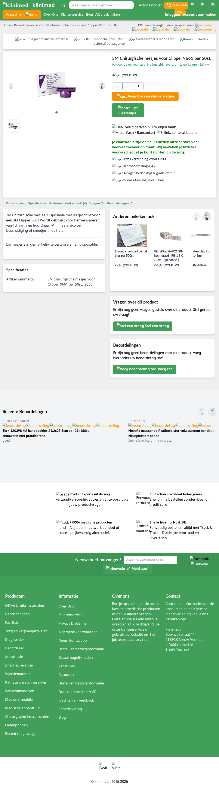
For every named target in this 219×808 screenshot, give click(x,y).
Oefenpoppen (16, 725)
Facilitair (12, 622)
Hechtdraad (14, 648)
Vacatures (67, 666)
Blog (89, 14)
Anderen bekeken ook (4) (68, 203)
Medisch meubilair (20, 699)
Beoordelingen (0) (120, 203)
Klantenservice (72, 14)
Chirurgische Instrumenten (27, 716)
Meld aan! (140, 568)
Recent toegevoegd (21, 733)
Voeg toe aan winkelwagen (151, 96)
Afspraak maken (107, 14)
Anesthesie (14, 656)
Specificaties (37, 203)
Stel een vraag (157, 325)
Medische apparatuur (22, 708)
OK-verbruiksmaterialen (24, 605)
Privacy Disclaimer (73, 623)
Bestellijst (127, 113)
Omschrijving (16, 203)
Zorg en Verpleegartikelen (26, 631)
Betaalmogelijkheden (76, 657)
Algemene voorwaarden (78, 632)
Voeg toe (165, 369)
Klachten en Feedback (76, 700)
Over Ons (50, 14)
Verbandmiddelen (19, 691)
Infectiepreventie (19, 665)
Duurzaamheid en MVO (78, 691)
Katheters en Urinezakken (26, 682)
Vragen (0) (97, 203)
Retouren (66, 674)
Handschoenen (17, 614)
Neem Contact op (73, 640)
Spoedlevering (70, 708)
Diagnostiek (15, 639)
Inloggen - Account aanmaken (190, 14)
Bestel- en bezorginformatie (81, 649)
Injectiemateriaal (18, 673)
